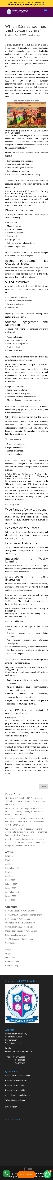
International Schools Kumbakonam (20, 923)
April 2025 (9, 876)
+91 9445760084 (19, 1057)
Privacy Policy (11, 1107)
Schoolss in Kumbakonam (16, 935)
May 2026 (9, 860)
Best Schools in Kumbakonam (17, 919)
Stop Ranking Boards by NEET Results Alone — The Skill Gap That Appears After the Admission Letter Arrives (25, 801)
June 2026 (9, 856)
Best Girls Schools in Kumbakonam (19, 911)
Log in (7, 953)
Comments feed (12, 961)
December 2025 (12, 868)
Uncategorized (34, 35)
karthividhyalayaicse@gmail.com (18, 1051)
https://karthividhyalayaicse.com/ (18, 604)
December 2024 (12, 892)
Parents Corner (26, 1174)
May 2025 (9, 872)
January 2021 (10, 896)
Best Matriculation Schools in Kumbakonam (23, 915)
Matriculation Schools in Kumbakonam (21, 931)
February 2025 (11, 884)
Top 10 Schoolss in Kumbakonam (19, 939)
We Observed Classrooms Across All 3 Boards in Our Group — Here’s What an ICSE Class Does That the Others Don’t (25, 821)
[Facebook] (25, 1169)
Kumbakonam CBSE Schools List (19, 927)
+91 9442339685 (18, 1060)
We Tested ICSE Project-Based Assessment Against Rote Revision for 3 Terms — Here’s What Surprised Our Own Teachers (26, 832)
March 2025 (10, 880)
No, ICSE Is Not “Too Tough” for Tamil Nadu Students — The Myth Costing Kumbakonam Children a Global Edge (24, 811)
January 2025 (10, 888)
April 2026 (9, 864)
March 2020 (10, 900)
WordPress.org (11, 965)
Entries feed (10, 957)
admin (10, 35)
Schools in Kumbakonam (15, 1100)
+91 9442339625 (18, 1063)
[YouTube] (30, 1169)
